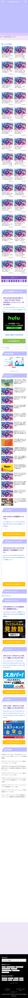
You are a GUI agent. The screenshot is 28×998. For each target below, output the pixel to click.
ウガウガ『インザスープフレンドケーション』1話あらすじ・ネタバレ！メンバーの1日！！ (13, 774)
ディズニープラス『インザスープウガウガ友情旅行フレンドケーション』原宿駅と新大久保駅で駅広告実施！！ (14, 796)
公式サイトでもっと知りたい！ (14, 534)
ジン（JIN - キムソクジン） (5, 972)
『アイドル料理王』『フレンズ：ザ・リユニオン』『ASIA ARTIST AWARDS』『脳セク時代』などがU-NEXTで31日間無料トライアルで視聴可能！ (14, 523)
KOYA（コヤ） (21, 978)
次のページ (14, 277)
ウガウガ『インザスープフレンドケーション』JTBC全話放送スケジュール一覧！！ (13, 790)
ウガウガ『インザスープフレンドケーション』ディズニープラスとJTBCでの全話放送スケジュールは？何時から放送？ (13, 779)
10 (18, 281)
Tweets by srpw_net (6, 595)
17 (23, 281)
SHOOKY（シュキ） (10, 978)
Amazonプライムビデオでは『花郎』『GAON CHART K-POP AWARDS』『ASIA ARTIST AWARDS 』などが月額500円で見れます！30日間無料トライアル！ (14, 557)
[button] (25, 348)
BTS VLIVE (20, 990)
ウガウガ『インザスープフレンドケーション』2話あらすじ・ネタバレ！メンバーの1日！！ (13, 762)
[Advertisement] (14, 18)
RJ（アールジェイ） (4, 978)
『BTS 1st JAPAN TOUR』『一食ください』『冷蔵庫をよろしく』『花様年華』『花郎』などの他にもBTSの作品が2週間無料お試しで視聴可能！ (14, 614)
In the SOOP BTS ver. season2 (20, 989)
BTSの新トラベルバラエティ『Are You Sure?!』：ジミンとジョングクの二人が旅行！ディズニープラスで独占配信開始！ (13, 756)
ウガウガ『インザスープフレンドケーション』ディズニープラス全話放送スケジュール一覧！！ (13, 785)
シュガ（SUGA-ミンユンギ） (16, 970)
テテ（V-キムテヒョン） (14, 968)
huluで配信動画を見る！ (14, 341)
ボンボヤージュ (7, 990)
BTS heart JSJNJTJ (14, 1)
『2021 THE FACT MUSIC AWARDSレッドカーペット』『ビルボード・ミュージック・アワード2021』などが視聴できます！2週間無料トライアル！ (14, 309)
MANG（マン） (16, 978)
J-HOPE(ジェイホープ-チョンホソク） (6, 970)
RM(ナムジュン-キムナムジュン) (6, 968)
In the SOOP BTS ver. (7, 989)
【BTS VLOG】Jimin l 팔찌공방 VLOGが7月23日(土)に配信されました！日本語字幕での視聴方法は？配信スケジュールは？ (14, 768)
